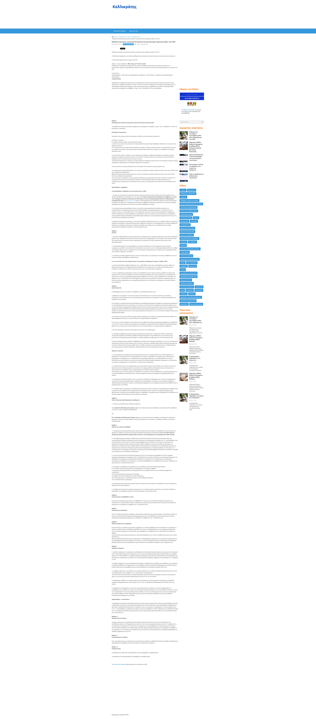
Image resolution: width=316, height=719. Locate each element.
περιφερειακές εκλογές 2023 (188, 276)
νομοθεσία (184, 266)
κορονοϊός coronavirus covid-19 (190, 259)
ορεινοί (139, 44)
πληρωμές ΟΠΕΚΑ (186, 280)
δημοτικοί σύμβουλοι (187, 235)
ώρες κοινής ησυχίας (196, 304)
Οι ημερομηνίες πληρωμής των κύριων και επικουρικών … (196, 395)
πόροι (182, 290)
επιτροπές (183, 242)
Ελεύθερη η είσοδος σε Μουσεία (189, 200)
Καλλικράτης (115, 714)
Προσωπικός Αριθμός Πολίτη (189, 211)
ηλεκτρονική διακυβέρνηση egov (190, 249)
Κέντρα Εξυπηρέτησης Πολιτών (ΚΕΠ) (191, 204)
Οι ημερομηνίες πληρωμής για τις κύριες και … (194, 358)
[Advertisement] (174, 14)
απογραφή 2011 (185, 224)
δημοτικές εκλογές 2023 (187, 231)
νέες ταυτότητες (191, 262)
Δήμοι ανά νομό (133, 31)
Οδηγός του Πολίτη (191, 94)
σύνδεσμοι (184, 294)
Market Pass (191, 190)
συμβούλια (190, 290)
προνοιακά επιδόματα (187, 287)
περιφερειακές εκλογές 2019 (188, 273)
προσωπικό (199, 287)
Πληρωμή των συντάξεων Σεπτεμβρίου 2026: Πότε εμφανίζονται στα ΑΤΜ (195, 135)
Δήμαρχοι (183, 197)
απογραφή (194, 221)
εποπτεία (183, 245)
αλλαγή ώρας (184, 221)
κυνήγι (182, 262)
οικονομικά (192, 266)
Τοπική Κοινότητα (186, 217)
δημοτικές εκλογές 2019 (187, 228)
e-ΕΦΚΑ (183, 190)
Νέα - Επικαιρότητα (128, 44)
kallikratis (145, 44)
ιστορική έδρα (185, 252)
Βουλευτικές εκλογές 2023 (188, 193)
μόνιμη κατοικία (130, 200)
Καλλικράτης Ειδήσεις (119, 31)
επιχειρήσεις (192, 242)
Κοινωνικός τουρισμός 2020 (188, 207)
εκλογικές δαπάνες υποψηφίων (189, 238)
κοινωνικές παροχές (186, 256)
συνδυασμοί (198, 290)
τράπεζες (191, 294)
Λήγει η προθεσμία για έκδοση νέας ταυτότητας (196, 176)
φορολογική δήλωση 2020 (188, 300)
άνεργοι (196, 217)
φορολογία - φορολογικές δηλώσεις (191, 297)
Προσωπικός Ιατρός (186, 214)
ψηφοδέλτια (184, 304)
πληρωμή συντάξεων (187, 283)
